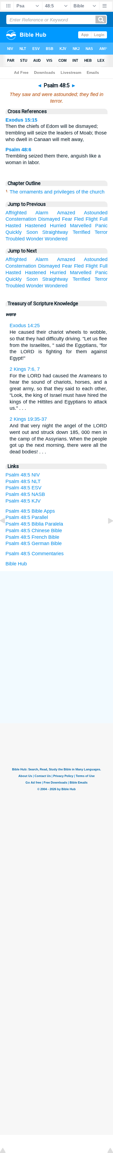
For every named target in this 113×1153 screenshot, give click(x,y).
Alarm (41, 212)
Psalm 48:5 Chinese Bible (33, 530)
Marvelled (80, 225)
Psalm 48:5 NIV (22, 475)
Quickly (13, 232)
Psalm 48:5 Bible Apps (30, 511)
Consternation (20, 219)
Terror (101, 232)
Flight (92, 219)
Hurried (58, 225)
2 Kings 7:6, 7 (25, 369)
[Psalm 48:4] (7, 533)
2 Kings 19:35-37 (28, 419)
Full (104, 219)
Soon (32, 232)
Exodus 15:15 (21, 120)
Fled (79, 219)
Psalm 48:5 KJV (23, 501)
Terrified (81, 232)
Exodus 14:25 (25, 325)
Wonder (34, 239)
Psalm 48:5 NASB (25, 494)
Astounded (96, 212)
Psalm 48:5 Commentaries (34, 553)
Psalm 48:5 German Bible (33, 543)
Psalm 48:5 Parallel (26, 517)
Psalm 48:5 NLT (23, 481)
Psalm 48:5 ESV (23, 487)
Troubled (15, 239)
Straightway (55, 232)
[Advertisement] (56, 612)
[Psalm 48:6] (106, 533)
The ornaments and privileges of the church (57, 192)
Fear (67, 219)
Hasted (13, 225)
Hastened (35, 225)
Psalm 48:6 (18, 149)
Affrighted (16, 212)
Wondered (56, 239)
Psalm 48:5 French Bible (32, 537)
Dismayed (49, 219)
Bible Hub (16, 563)
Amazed (66, 212)
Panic (101, 225)
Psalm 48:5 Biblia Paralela (34, 524)
